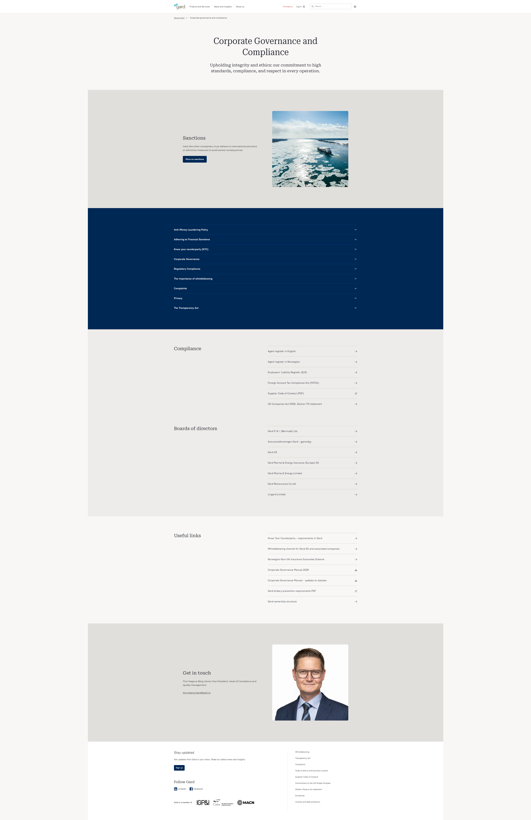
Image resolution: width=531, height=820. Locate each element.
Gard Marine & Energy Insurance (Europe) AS (293, 462)
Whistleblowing (302, 752)
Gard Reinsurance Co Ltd (282, 483)
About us (240, 6)
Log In (299, 6)
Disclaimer (300, 795)
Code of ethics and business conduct (311, 771)
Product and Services (199, 6)
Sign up (179, 768)
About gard (179, 18)
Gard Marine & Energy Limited (285, 473)
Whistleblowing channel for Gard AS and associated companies (304, 548)
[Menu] (355, 6)
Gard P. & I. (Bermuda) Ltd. (283, 431)
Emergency (288, 6)
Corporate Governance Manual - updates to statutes (297, 580)
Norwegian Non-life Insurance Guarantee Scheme (296, 559)
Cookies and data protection (307, 802)
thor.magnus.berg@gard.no (197, 692)
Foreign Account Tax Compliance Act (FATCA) (293, 382)
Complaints (300, 764)
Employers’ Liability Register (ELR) (287, 372)
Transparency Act (302, 758)
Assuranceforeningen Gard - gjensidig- (290, 441)
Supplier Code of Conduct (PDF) (286, 393)
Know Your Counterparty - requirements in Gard (295, 538)
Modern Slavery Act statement (308, 789)
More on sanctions (195, 159)
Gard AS (272, 452)
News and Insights (223, 6)
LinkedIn (182, 789)
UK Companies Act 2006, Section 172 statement (295, 403)
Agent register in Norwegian (284, 361)
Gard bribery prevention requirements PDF (292, 590)
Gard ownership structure (282, 601)
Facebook (198, 789)
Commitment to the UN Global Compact (313, 783)
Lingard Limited (276, 494)
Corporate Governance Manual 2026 (288, 569)
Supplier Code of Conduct (306, 777)
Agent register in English (282, 351)
